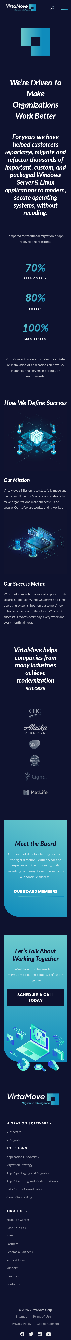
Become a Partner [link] (18, 1251)
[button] (64, 10)
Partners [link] (12, 1243)
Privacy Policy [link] (21, 1323)
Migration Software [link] (27, 1123)
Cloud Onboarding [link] (19, 1197)
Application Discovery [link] (21, 1156)
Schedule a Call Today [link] (35, 997)
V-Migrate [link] (13, 1140)
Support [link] (12, 1267)
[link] (21, 7)
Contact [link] (12, 1284)
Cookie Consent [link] (48, 1323)
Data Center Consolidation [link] (24, 1189)
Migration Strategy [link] (19, 1165)
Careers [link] (11, 1276)
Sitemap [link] (21, 1316)
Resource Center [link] (17, 1219)
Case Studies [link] (15, 1227)
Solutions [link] (16, 1148)
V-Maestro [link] (13, 1132)
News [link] (10, 1235)
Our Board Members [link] (35, 891)
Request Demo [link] (16, 1260)
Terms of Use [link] (42, 1316)
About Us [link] (15, 1211)
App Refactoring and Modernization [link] (31, 1181)
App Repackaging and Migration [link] (28, 1173)
